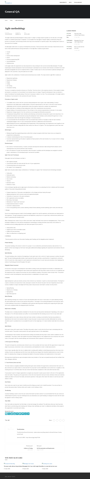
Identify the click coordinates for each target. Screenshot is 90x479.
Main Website (63, 2)
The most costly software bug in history (13, 466)
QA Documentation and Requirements (46, 448)
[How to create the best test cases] (47, 463)
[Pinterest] (17, 413)
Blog (70, 2)
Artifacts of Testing (28, 448)
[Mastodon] (20, 413)
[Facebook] (6, 413)
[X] (9, 413)
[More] (28, 413)
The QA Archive (78, 2)
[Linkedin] (14, 413)
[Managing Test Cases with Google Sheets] (28, 463)
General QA (18, 34)
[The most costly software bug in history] (9, 463)
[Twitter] (57, 420)
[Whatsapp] (25, 413)
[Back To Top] (87, 476)
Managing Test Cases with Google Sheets (32, 466)
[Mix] (23, 413)
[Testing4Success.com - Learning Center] (8, 2)
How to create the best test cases (49, 466)
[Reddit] (12, 413)
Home (6, 20)
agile (9, 420)
